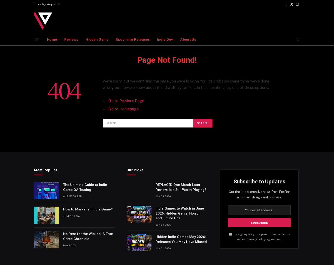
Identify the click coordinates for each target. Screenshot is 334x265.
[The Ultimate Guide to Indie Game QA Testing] (46, 190)
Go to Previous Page (126, 100)
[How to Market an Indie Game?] (46, 215)
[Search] (298, 40)
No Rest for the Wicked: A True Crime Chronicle (88, 236)
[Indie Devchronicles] (44, 21)
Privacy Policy (256, 239)
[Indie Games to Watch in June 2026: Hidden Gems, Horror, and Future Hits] (139, 214)
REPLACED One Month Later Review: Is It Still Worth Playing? (181, 187)
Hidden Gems (97, 39)
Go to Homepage (123, 109)
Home (52, 39)
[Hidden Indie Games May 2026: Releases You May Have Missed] (139, 242)
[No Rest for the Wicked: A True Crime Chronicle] (46, 239)
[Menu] (37, 39)
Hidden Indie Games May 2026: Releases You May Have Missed (181, 239)
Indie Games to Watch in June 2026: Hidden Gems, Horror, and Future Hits (180, 213)
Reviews (71, 39)
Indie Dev (165, 39)
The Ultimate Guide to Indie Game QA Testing (85, 187)
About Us (188, 39)
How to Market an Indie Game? (88, 209)
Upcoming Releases (133, 39)
